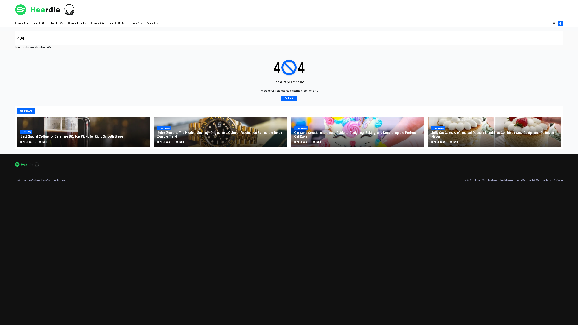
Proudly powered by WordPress (27, 180)
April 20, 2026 (30, 142)
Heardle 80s (21, 23)
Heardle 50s (135, 23)
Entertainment (164, 128)
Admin (45, 142)
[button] (554, 23)
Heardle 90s (56, 23)
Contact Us (152, 23)
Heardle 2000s (116, 23)
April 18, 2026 (441, 142)
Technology (26, 132)
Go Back (289, 98)
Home (17, 47)
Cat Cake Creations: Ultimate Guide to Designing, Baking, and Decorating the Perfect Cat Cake (355, 135)
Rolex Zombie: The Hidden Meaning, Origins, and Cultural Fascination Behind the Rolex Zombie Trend (219, 135)
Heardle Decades (77, 23)
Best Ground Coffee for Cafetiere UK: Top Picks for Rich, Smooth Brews (72, 136)
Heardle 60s (97, 23)
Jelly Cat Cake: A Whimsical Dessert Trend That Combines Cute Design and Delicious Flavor (492, 135)
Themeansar (60, 180)
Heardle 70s (39, 23)
